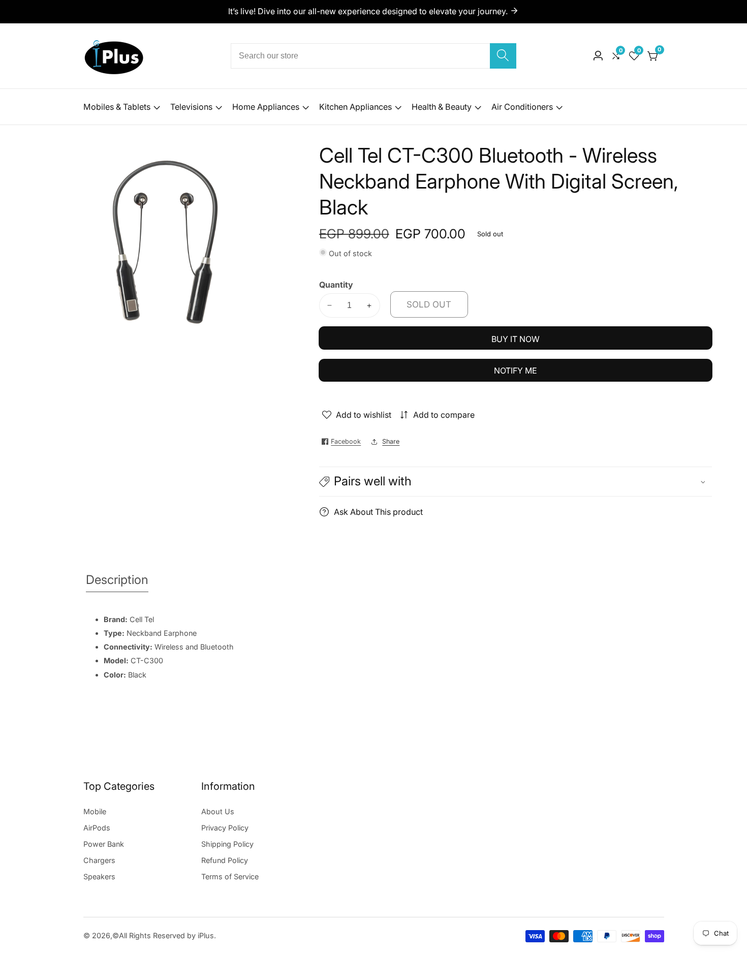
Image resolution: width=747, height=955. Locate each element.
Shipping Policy (227, 844)
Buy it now (515, 339)
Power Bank (103, 844)
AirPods (96, 827)
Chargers (99, 860)
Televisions (191, 107)
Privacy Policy (224, 827)
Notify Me (515, 370)
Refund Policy (224, 860)
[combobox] (373, 56)
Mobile (94, 811)
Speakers (99, 876)
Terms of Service (230, 876)
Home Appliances (265, 107)
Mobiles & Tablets (116, 107)
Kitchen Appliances (355, 107)
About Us (217, 811)
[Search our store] (503, 56)
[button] (515, 481)
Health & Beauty (442, 107)
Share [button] (390, 441)
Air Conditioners (522, 107)
